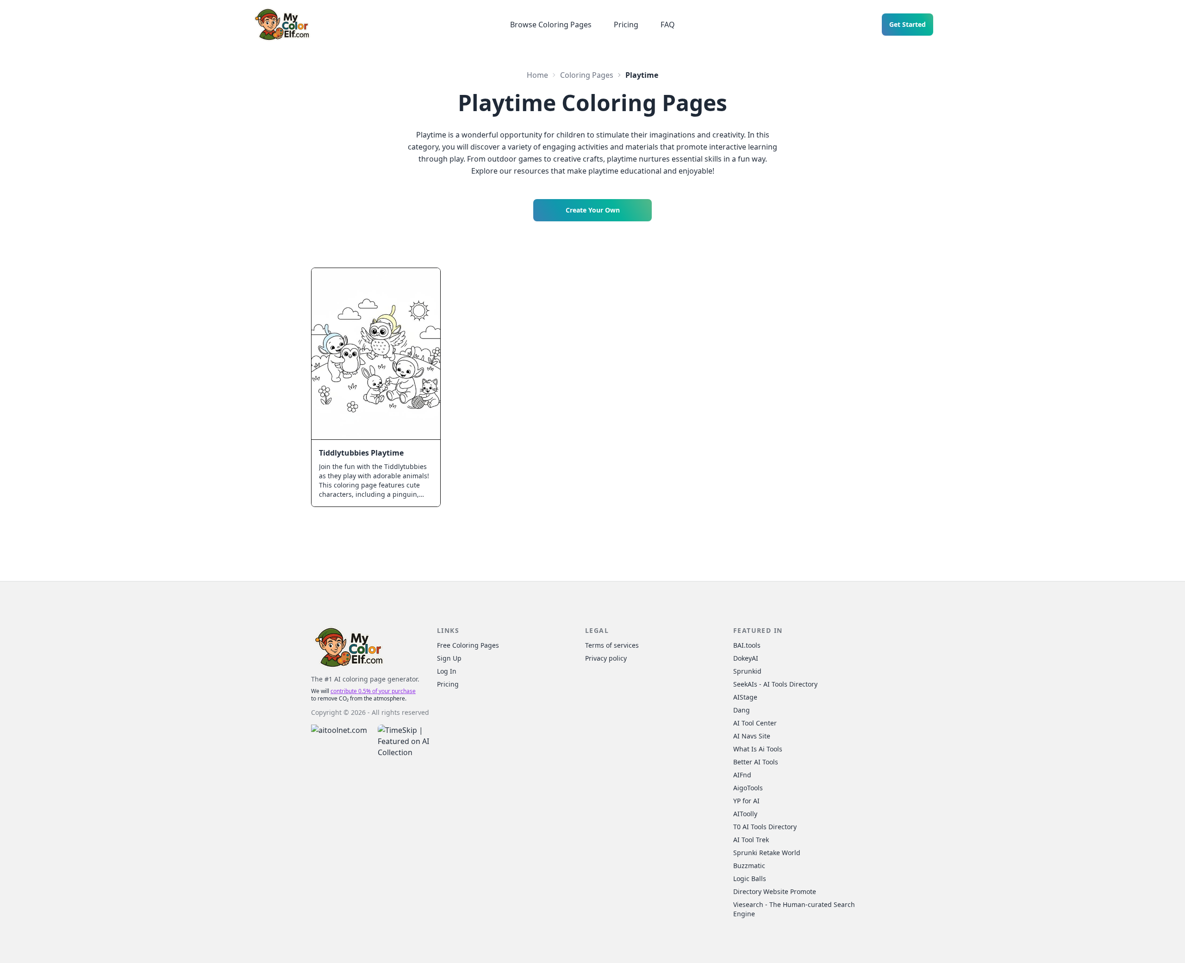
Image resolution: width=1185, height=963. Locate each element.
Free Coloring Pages (468, 645)
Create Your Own (593, 210)
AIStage (745, 697)
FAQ (668, 24)
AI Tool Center (755, 723)
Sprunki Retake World (766, 852)
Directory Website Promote (774, 891)
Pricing (626, 24)
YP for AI (746, 800)
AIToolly (745, 813)
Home (537, 75)
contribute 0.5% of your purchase (373, 691)
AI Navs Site (751, 736)
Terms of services (612, 645)
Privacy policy (606, 658)
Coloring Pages (586, 75)
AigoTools (748, 787)
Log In (446, 671)
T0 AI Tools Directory (765, 826)
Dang (741, 710)
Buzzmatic (749, 865)
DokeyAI (745, 658)
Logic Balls (749, 878)
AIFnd (742, 774)
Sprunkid (747, 671)
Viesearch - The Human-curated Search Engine (794, 909)
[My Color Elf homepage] (281, 24)
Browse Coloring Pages (551, 24)
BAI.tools (747, 645)
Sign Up (449, 658)
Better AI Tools (755, 761)
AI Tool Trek (751, 839)
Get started (907, 24)
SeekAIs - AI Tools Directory (775, 684)
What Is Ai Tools (757, 748)
